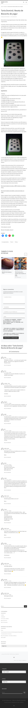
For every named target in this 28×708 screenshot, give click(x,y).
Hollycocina (8, 700)
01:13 (10, 479)
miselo (5, 478)
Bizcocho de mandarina (6, 272)
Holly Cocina (6, 448)
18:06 (10, 403)
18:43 (10, 510)
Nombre (6, 307)
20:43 (10, 415)
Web (5, 316)
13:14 (10, 449)
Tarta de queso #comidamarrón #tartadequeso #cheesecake (11, 632)
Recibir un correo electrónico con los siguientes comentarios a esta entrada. (13, 330)
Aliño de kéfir (3, 637)
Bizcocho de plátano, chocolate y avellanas (8, 635)
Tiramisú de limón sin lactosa (6, 633)
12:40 (10, 430)
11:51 (10, 372)
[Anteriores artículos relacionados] (22, 254)
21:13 (10, 464)
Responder (7, 365)
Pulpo (2, 630)
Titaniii (5, 509)
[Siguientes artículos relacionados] (25, 254)
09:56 (10, 358)
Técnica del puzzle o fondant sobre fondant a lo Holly (20, 274)
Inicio (2, 6)
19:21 (10, 544)
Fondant (5, 6)
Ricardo (5, 579)
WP (10, 702)
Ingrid (5, 414)
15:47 (10, 497)
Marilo (5, 463)
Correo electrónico (10, 311)
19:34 (10, 564)
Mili (4, 429)
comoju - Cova (7, 383)
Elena (5, 357)
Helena (5, 543)
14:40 (10, 384)
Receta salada (4, 622)
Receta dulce (4, 620)
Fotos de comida (5, 618)
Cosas (2, 615)
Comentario (7, 297)
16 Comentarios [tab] (14, 351)
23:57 (10, 529)
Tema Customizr (21, 702)
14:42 (10, 594)
